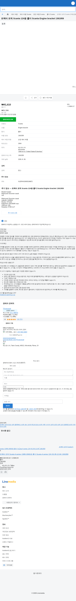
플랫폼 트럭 (68, 424)
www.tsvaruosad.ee (9, 338)
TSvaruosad (7, 308)
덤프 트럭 (11, 424)
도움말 (4, 494)
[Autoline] (7, 14)
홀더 (19, 131)
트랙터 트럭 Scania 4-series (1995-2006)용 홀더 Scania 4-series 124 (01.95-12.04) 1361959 (34, 454)
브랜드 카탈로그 (7, 542)
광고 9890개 (14, 313)
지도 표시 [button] (36, 361)
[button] (73, 3)
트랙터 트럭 (4, 424)
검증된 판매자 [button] (10, 310)
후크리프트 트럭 (37, 424)
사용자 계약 (33, 409)
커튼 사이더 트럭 (48, 424)
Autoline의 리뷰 (7, 538)
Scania (20, 124)
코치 (62, 424)
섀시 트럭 (28, 424)
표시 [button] (15, 332)
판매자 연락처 (7, 498)
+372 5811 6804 (22, 332)
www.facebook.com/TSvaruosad (13, 340)
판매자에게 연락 (8, 119)
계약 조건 (5, 528)
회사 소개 (5, 491)
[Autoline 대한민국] (12, 3)
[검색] (73, 9)
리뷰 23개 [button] (19, 319)
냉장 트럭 (57, 424)
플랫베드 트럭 (20, 424)
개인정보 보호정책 (20, 409)
